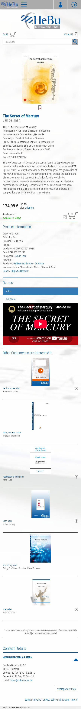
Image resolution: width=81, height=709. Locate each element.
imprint (74, 699)
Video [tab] (8, 291)
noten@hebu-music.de (21, 680)
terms (28, 699)
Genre (6, 271)
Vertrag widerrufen (66, 689)
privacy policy (50, 699)
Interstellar (7, 609)
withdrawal (63, 699)
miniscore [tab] (10, 299)
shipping (29, 207)
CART (5, 34)
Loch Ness (7, 520)
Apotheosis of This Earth (13, 476)
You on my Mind (10, 564)
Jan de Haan (20, 256)
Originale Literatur (19, 271)
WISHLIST (68, 34)
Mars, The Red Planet (12, 432)
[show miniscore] (40, 108)
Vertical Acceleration (11, 388)
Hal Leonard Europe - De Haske (28, 263)
